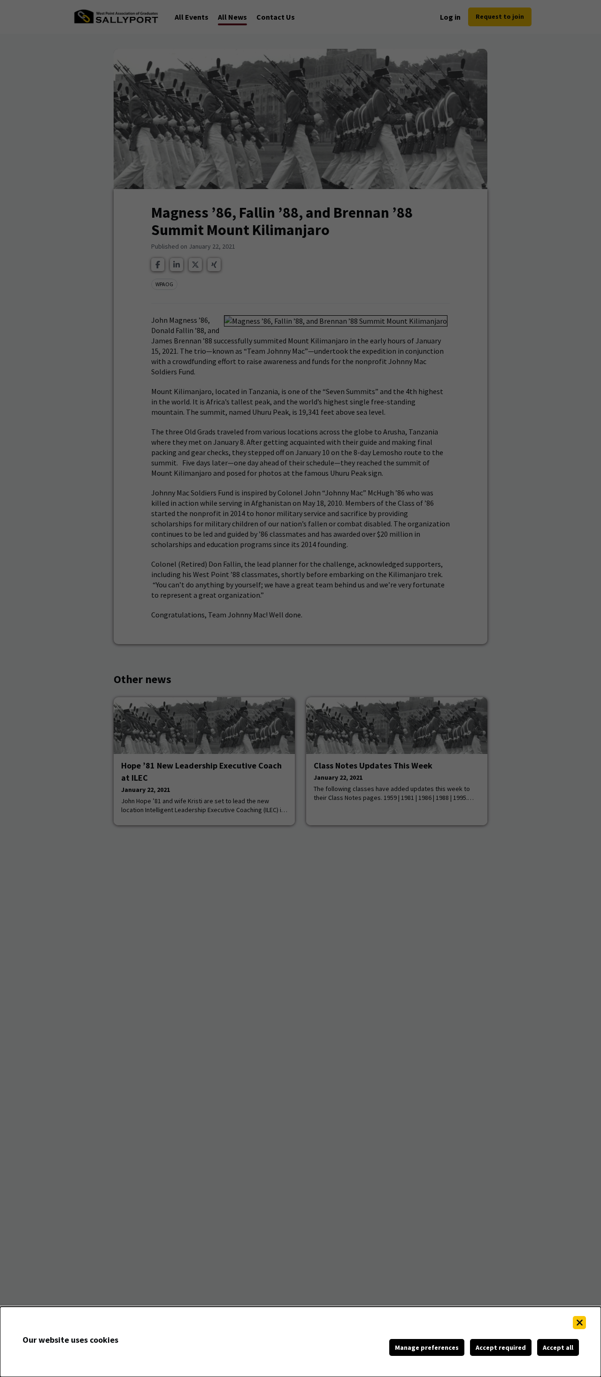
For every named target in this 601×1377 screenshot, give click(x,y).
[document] (300, 1342)
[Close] (579, 1322)
